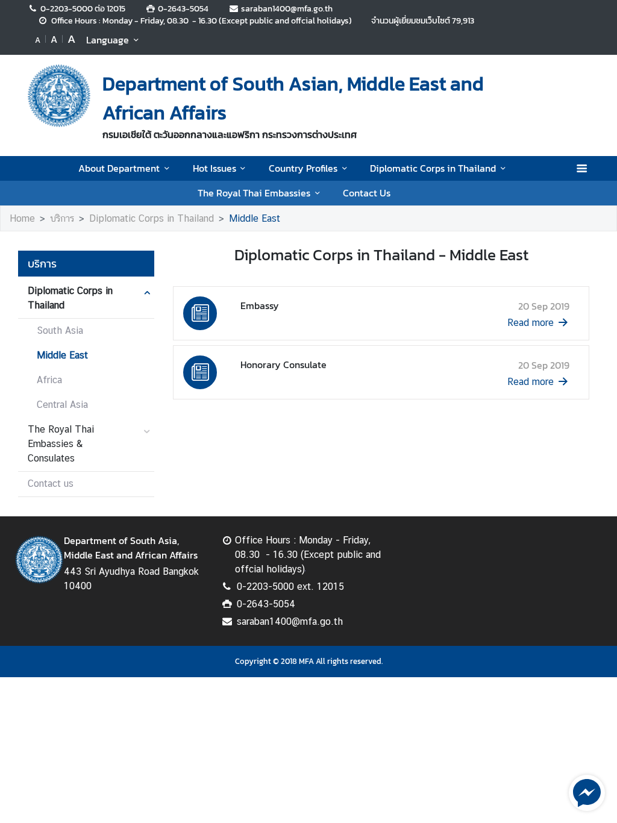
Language (107, 40)
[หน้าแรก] (59, 95)
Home (22, 218)
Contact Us (366, 193)
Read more (530, 322)
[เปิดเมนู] (581, 168)
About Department (119, 168)
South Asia (60, 330)
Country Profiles (303, 168)
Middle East (254, 218)
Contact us (51, 483)
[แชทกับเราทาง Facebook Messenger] (587, 791)
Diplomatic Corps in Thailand (433, 168)
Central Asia (62, 404)
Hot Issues (214, 168)
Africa (49, 380)
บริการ (62, 218)
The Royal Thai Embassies (254, 193)
